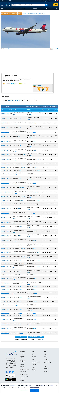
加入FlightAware (4, 0)
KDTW (23, 167)
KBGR (19, 136)
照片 (45, 354)
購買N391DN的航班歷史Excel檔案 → (36, 336)
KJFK (14, 279)
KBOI (19, 208)
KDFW (24, 154)
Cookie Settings (23, 390)
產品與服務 (22, 351)
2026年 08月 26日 (5, 200)
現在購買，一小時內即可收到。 (51, 106)
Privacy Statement (34, 387)
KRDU (21, 164)
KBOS (14, 218)
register (18, 100)
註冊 (56, 4)
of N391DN (7, 83)
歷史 (33, 359)
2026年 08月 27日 (5, 183)
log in (10, 100)
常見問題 (46, 371)
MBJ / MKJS (21, 187)
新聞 (45, 356)
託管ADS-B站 (47, 362)
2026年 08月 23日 (5, 252)
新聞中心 (34, 364)
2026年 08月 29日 (5, 150)
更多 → (21, 336)
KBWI (17, 305)
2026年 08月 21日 (5, 286)
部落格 (33, 367)
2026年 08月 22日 (5, 271)
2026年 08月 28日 (5, 167)
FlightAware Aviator (24, 369)
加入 (43, 339)
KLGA (20, 118)
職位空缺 (34, 356)
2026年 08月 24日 (5, 231)
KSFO (21, 226)
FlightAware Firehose (23, 357)
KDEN (20, 170)
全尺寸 (8, 48)
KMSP (14, 114)
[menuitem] (1, 8)
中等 (3, 48)
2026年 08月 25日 (5, 213)
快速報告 (22, 364)
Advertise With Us (36, 362)
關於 (33, 354)
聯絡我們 (46, 368)
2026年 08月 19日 (5, 324)
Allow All (34, 390)
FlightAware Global (24, 374)
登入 (10, 0)
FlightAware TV (23, 380)
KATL (31, 114)
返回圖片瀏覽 (5, 13)
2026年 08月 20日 (5, 301)
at (23, 83)
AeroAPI (22, 354)
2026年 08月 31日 (5, 113)
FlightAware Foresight (23, 361)
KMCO (21, 274)
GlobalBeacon (23, 383)
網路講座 (34, 369)
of (15, 83)
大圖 (6, 48)
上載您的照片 (14, 13)
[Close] (56, 385)
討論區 (45, 359)
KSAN (21, 200)
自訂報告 (22, 366)
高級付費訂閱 (23, 371)
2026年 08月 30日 (5, 132)
